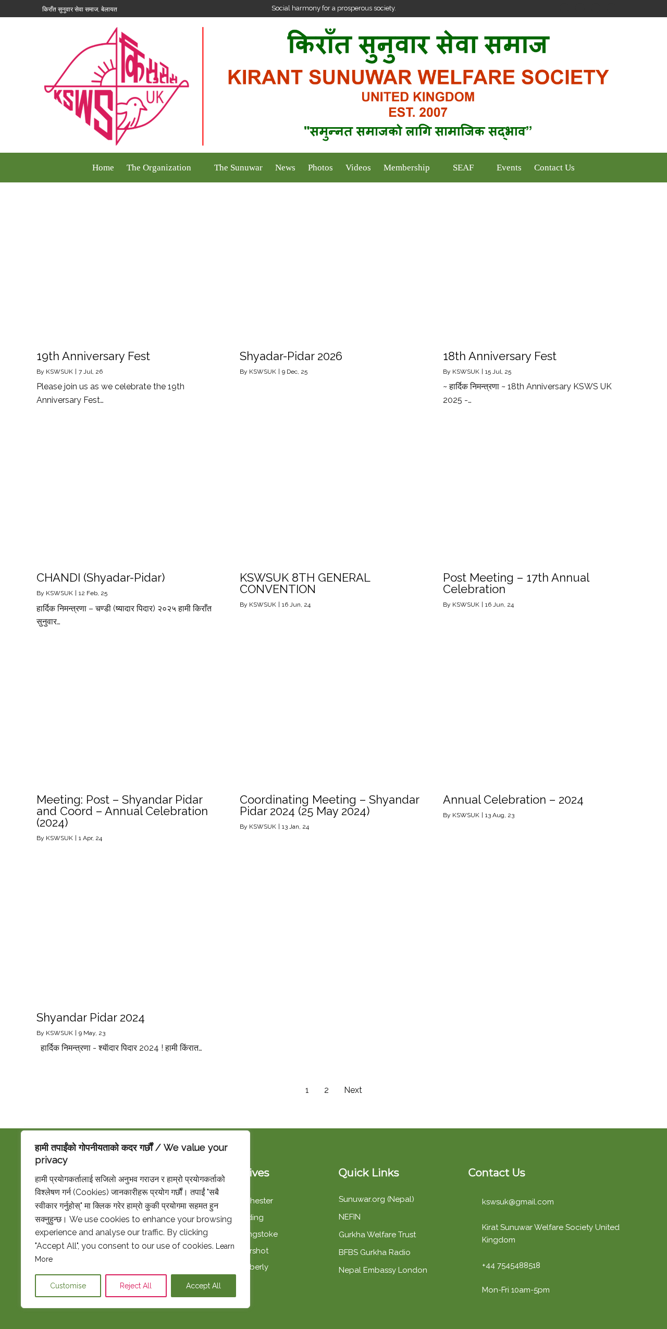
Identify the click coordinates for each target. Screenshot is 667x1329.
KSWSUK (59, 371)
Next (353, 1090)
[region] (135, 1219)
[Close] (239, 1139)
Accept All (203, 1286)
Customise (68, 1286)
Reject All (136, 1286)
